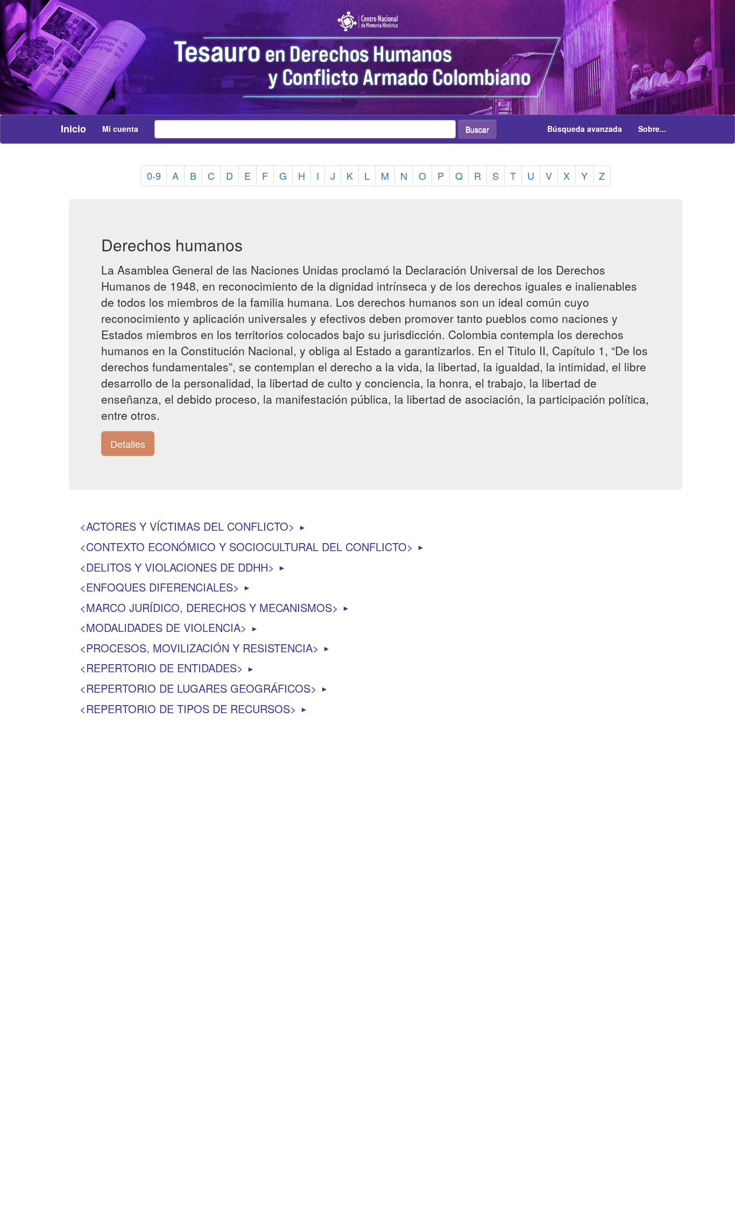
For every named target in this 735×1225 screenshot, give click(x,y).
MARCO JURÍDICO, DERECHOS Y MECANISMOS (209, 607)
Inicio (73, 129)
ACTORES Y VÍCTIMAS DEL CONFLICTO (187, 526)
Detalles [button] (127, 443)
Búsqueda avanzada (584, 128)
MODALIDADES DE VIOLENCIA (163, 627)
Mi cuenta (120, 128)
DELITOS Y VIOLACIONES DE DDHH (177, 567)
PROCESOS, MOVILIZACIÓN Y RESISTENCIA (199, 648)
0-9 (154, 175)
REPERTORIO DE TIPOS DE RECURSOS (188, 708)
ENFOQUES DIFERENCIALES (159, 587)
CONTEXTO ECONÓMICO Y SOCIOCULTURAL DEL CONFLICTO (246, 546)
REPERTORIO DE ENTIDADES (161, 667)
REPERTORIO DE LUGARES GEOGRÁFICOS (198, 688)
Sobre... (652, 128)
